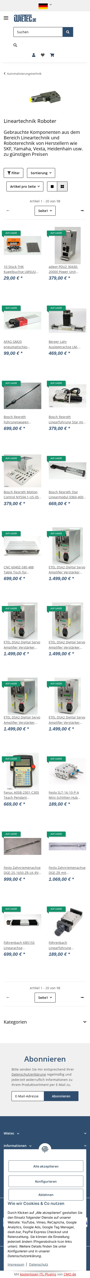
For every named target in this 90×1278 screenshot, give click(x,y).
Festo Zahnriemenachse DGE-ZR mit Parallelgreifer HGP (67, 870)
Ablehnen (46, 1195)
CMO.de (70, 1274)
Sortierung (39, 173)
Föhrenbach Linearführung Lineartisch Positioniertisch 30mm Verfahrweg (66, 945)
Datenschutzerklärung (29, 1074)
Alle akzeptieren (46, 1166)
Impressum (16, 1264)
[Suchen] (68, 32)
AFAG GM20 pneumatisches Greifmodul (15, 344)
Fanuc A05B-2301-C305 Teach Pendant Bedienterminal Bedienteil (21, 795)
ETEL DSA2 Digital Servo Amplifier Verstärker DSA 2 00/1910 (22, 645)
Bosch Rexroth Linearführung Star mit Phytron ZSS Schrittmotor (66, 420)
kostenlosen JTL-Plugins (38, 1274)
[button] (45, 4)
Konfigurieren (46, 1181)
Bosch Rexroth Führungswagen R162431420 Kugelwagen (16, 420)
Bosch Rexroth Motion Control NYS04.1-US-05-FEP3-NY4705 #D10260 (22, 495)
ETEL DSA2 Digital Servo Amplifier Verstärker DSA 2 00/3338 (67, 645)
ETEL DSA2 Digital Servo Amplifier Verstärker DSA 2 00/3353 (22, 720)
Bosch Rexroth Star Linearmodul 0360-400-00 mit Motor (66, 495)
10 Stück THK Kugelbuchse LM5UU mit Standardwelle (20, 269)
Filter (15, 173)
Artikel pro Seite (23, 186)
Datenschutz (38, 1264)
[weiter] (82, 211)
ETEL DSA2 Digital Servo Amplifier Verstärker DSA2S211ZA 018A (67, 720)
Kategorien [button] (15, 1022)
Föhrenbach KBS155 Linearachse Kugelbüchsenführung (21, 945)
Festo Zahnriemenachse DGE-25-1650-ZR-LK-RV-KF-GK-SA (22, 870)
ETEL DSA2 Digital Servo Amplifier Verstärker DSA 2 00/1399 (67, 570)
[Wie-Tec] (25, 18)
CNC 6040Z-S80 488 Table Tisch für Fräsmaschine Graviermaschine (19, 570)
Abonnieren (61, 1096)
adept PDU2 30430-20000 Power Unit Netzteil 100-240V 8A (65, 269)
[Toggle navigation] (6, 16)
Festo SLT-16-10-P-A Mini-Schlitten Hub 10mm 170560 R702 (64, 795)
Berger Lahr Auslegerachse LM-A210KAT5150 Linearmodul (63, 344)
